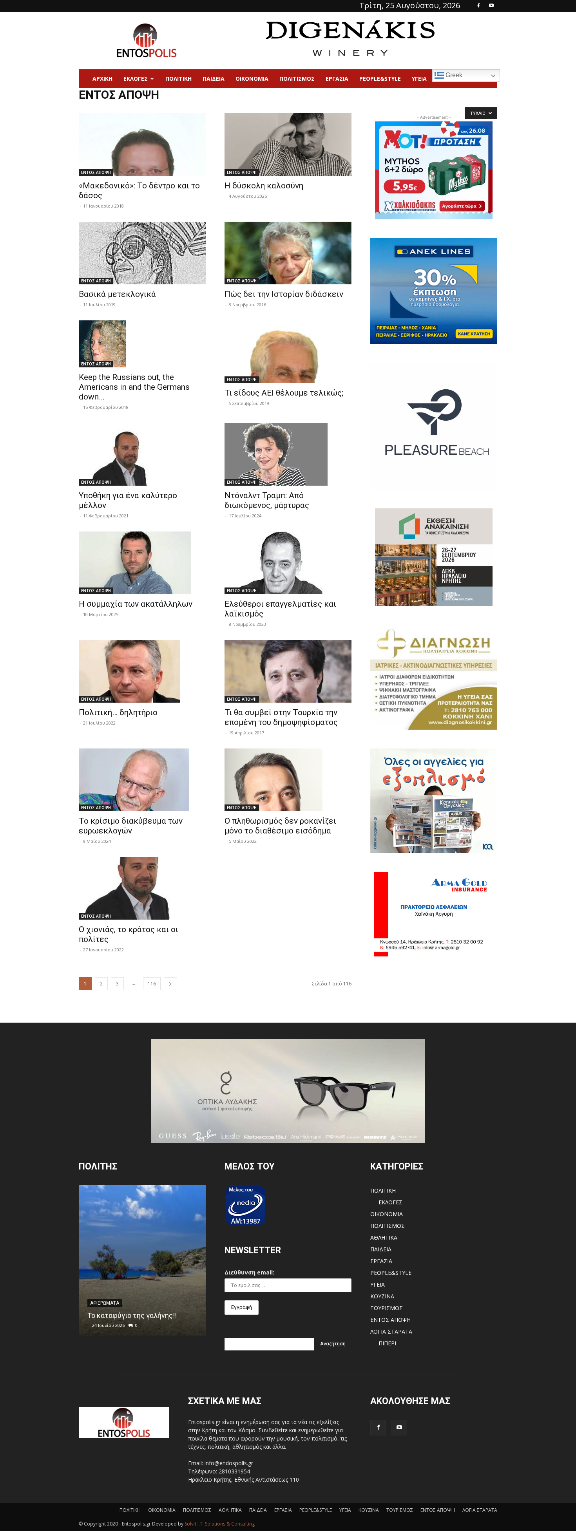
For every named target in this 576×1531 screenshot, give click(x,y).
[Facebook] (478, 5)
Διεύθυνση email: (249, 1272)
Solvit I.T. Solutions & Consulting (220, 1523)
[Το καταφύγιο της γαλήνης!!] (142, 1260)
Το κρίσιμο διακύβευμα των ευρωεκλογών (131, 825)
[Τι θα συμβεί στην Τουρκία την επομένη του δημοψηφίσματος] (288, 671)
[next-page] (170, 983)
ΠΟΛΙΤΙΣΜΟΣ (387, 1225)
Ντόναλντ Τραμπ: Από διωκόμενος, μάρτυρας (267, 500)
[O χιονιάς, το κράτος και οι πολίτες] (142, 888)
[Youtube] (491, 5)
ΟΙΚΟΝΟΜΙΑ (251, 78)
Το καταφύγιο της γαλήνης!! (132, 1315)
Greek (453, 75)
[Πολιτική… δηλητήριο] (142, 671)
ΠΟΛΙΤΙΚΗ (383, 1190)
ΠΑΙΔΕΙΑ (214, 78)
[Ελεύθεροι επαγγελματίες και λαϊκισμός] (288, 562)
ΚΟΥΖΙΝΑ (382, 1296)
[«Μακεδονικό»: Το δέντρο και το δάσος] (142, 144)
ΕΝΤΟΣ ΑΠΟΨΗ (96, 172)
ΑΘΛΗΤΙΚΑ (383, 1237)
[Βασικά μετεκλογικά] (142, 253)
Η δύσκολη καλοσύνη (264, 185)
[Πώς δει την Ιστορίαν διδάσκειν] (288, 253)
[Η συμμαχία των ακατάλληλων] (142, 562)
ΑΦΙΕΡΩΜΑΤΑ (104, 1303)
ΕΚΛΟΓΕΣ (135, 78)
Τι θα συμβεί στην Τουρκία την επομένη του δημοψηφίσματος (281, 717)
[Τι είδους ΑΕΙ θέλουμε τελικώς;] (288, 351)
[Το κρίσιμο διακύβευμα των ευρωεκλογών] (142, 779)
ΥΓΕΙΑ (419, 78)
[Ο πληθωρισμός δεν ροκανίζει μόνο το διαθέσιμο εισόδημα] (288, 779)
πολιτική (178, 78)
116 (152, 983)
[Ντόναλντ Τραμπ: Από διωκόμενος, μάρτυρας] (288, 454)
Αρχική (102, 78)
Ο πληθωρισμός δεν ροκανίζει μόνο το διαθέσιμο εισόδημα (280, 825)
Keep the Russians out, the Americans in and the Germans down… (134, 386)
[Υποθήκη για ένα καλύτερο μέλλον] (142, 454)
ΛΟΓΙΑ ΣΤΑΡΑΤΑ (391, 1331)
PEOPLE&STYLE (380, 78)
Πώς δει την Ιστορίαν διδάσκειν (284, 294)
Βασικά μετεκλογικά (117, 294)
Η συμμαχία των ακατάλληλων (135, 604)
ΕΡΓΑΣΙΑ (337, 78)
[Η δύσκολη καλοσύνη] (288, 144)
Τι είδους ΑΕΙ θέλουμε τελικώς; (284, 393)
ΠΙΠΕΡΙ (387, 1343)
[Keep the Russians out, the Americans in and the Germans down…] (142, 343)
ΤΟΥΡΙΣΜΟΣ (386, 1308)
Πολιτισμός (297, 78)
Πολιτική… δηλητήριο (118, 712)
